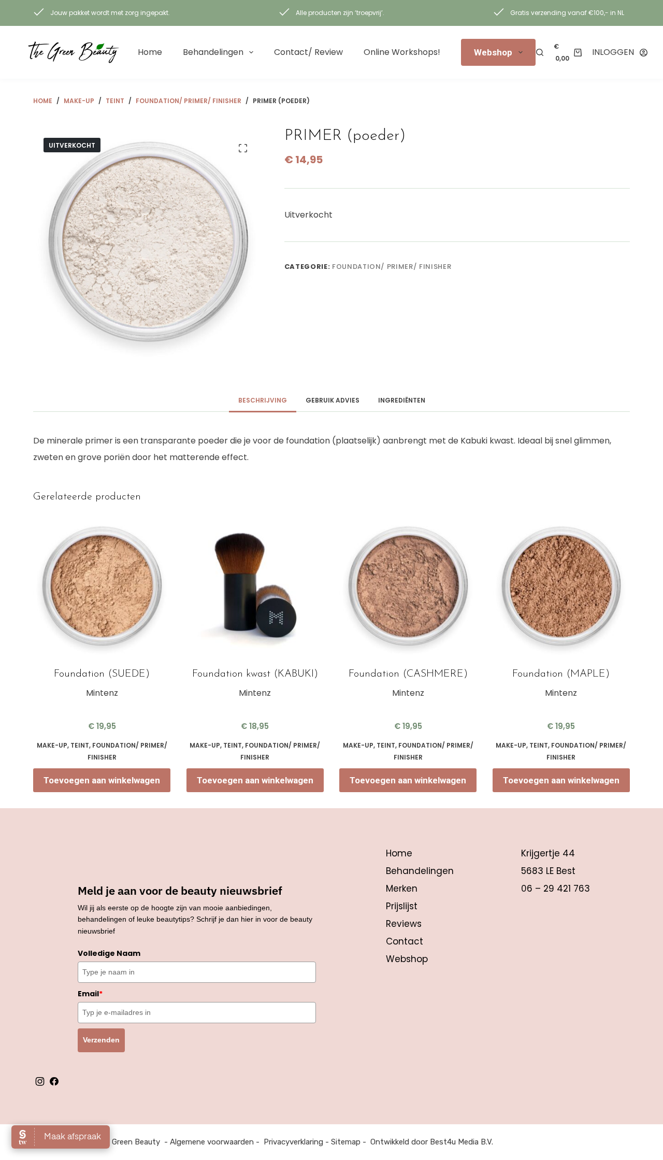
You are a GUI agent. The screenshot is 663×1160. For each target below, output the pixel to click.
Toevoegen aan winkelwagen (102, 780)
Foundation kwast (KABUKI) (255, 674)
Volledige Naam (109, 953)
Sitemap (346, 1142)
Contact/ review (308, 52)
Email (90, 994)
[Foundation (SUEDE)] (102, 587)
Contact (404, 941)
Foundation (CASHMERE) (408, 674)
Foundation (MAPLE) (561, 674)
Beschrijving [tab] (262, 400)
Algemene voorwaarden (212, 1142)
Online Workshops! (402, 52)
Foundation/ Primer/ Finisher (391, 266)
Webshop (493, 52)
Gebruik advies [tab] (332, 400)
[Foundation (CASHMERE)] (408, 587)
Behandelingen (213, 52)
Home (150, 52)
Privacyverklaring (293, 1142)
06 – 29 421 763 (555, 888)
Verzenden (101, 1040)
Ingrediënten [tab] (401, 400)
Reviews (404, 924)
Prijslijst (401, 906)
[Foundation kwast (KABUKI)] (255, 587)
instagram (40, 1081)
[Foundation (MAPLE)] (561, 587)
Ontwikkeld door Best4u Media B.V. (431, 1142)
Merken (401, 888)
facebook (54, 1081)
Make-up (52, 745)
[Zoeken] (539, 52)
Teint (79, 745)
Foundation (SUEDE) (102, 674)
